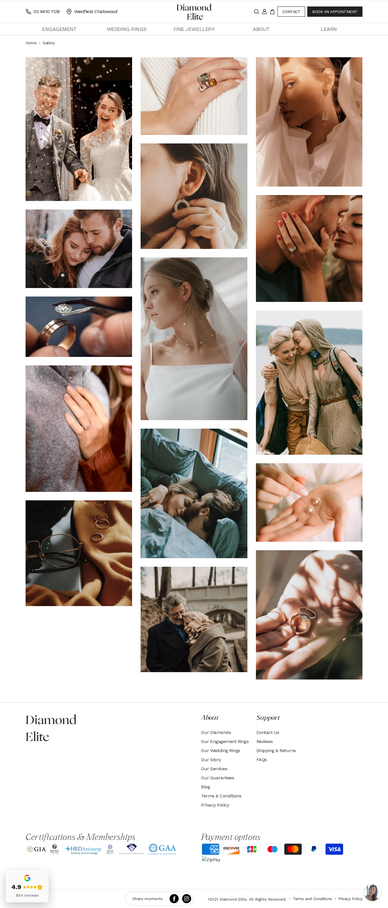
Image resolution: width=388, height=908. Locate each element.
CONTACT (291, 11)
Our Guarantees (217, 777)
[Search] (256, 11)
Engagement (59, 29)
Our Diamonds (216, 732)
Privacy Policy (215, 805)
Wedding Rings (127, 29)
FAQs (261, 759)
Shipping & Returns (276, 750)
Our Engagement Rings (225, 741)
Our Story (211, 759)
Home (31, 43)
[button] (59, 29)
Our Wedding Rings (220, 750)
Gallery (49, 43)
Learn (329, 29)
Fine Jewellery (194, 29)
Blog (205, 787)
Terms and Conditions (312, 898)
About (261, 29)
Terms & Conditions (221, 796)
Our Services (214, 768)
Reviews (264, 741)
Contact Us (267, 732)
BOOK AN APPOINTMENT (335, 11)
